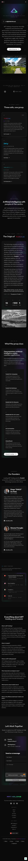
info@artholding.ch (12, 741)
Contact (14, 817)
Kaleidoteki (13, 827)
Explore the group (13, 49)
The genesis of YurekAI (12, 294)
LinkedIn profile (9, 520)
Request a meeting (10, 454)
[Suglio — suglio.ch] (14, 66)
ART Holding (13, 823)
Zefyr (13, 829)
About (14, 809)
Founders (14, 815)
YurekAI (13, 825)
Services (14, 813)
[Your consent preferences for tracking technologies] (25, 858)
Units (14, 811)
